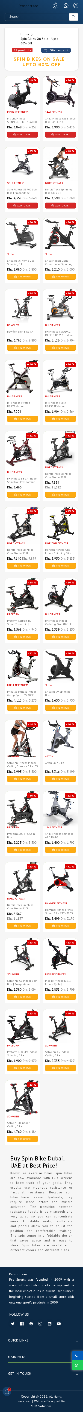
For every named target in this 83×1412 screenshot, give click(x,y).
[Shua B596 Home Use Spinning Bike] (22, 241)
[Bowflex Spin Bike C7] (22, 312)
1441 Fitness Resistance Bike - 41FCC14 (60, 120)
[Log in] (76, 5)
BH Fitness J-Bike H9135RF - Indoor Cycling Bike (55, 406)
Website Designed (47, 1401)
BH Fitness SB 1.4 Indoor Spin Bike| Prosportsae (22, 480)
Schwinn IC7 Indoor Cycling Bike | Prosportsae (57, 1055)
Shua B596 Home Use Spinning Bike (21, 262)
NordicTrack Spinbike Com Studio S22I (58, 475)
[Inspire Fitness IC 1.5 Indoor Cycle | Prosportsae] (60, 961)
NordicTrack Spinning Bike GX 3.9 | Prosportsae (58, 193)
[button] (8, 7)
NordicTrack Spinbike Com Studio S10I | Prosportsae (20, 908)
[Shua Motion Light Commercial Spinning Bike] (60, 241)
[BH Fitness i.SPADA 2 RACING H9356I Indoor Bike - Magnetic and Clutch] (60, 312)
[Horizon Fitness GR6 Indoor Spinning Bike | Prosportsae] (60, 530)
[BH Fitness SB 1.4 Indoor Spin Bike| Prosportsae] (22, 454)
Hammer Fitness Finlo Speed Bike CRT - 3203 (59, 911)
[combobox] (37, 17)
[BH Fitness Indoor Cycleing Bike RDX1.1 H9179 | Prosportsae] (60, 601)
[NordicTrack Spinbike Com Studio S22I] (60, 454)
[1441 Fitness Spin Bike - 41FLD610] (60, 814)
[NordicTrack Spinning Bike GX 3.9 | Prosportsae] (60, 170)
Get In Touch (19, 1373)
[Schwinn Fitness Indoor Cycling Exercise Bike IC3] (22, 743)
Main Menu (17, 1357)
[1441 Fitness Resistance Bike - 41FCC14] (60, 99)
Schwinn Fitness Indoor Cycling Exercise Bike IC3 (22, 764)
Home (25, 34)
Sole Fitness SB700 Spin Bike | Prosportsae (22, 191)
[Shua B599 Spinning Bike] (60, 672)
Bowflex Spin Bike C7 (20, 331)
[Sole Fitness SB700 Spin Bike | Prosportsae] (22, 170)
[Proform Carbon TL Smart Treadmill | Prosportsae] (22, 601)
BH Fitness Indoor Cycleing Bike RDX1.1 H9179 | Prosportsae (58, 624)
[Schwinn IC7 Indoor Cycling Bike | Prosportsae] (60, 1032)
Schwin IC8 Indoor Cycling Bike (18, 1124)
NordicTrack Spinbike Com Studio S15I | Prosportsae (20, 553)
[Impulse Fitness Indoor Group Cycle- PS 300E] (22, 672)
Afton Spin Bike (54, 762)
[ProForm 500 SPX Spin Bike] (22, 814)
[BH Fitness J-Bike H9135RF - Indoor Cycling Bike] (60, 383)
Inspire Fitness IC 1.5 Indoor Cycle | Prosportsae (58, 984)
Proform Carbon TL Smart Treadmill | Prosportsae (18, 624)
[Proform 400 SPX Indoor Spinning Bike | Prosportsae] (22, 1032)
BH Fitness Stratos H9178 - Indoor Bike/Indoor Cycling (19, 406)
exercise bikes (41, 1173)
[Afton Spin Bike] (60, 743)
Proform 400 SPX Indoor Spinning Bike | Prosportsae (22, 1055)
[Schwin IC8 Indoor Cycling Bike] (22, 1103)
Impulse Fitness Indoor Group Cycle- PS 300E (21, 693)
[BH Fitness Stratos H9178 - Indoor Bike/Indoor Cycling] (22, 383)
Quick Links (18, 1340)
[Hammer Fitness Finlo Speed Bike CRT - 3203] (60, 885)
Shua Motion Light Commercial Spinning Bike (58, 264)
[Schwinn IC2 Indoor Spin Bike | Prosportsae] (22, 961)
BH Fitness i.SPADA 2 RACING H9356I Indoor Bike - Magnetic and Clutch (59, 337)
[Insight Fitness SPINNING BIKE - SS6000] (22, 99)
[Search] (73, 17)
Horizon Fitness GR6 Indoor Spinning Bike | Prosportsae (58, 553)
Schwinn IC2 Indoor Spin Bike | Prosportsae (22, 982)
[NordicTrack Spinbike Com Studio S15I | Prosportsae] (22, 530)
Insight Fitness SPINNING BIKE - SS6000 (22, 120)
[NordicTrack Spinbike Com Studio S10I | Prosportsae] (22, 885)
